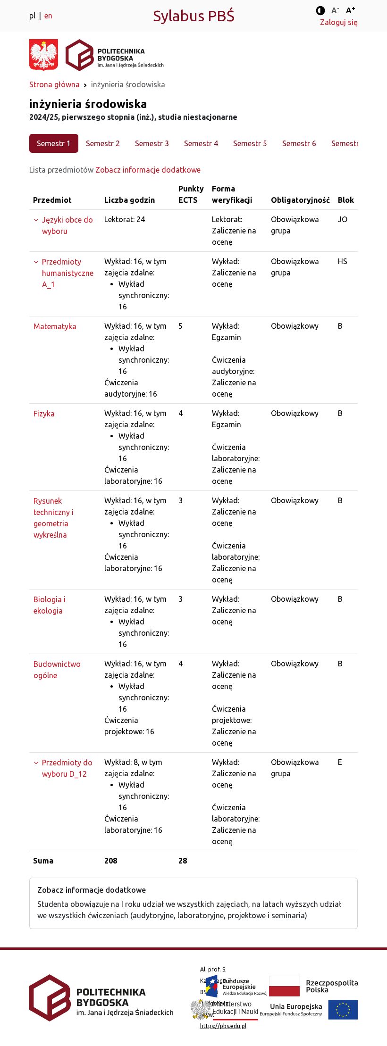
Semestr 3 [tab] (152, 143)
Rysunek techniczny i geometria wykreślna (54, 518)
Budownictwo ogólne (57, 670)
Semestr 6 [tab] (299, 143)
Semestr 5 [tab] (250, 143)
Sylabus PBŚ (194, 15)
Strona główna (54, 84)
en (48, 15)
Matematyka (55, 326)
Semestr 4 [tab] (201, 143)
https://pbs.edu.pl (223, 1026)
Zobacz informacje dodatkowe (148, 170)
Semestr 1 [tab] (54, 143)
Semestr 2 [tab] (103, 143)
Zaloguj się (339, 22)
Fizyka (44, 413)
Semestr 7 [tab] (348, 143)
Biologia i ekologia (50, 605)
